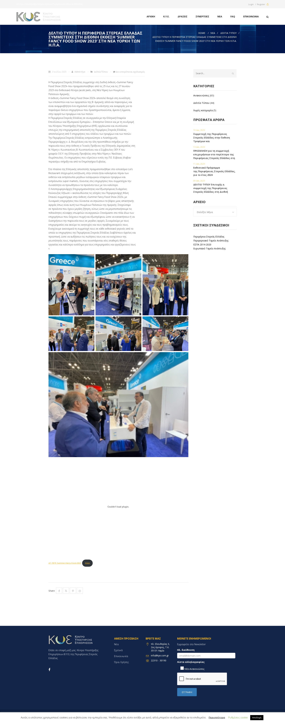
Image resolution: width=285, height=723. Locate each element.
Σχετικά (118, 650)
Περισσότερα (217, 717)
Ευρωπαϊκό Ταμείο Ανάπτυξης (209, 248)
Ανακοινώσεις (201, 95)
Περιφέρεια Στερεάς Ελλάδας (208, 236)
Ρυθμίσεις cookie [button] (238, 717)
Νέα (219, 16)
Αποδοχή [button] (256, 717)
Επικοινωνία (251, 16)
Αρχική (151, 16)
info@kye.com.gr (160, 655)
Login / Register (257, 4)
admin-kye (80, 71)
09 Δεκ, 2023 (199, 180)
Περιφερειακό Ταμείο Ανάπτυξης (210, 240)
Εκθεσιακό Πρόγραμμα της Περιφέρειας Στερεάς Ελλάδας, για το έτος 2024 (214, 171)
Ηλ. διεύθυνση (185, 649)
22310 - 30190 (158, 660)
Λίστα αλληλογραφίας (191, 662)
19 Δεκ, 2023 (199, 130)
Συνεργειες (202, 16)
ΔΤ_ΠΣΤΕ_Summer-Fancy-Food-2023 (64, 563)
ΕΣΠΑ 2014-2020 (202, 244)
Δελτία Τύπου (228, 33)
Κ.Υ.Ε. (166, 16)
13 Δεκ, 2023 (199, 147)
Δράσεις (182, 16)
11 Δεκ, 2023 (199, 163)
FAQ (232, 16)
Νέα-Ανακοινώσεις (194, 668)
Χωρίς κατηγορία (203, 110)
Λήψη (87, 563)
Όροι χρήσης (121, 662)
